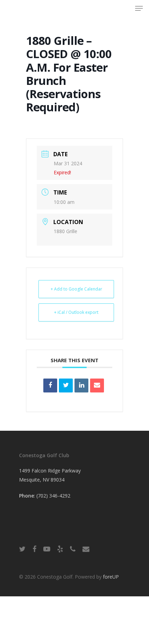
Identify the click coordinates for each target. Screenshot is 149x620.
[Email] (97, 385)
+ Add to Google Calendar (76, 289)
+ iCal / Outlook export (76, 312)
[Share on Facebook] (50, 385)
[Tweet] (66, 385)
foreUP (111, 576)
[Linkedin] (81, 385)
